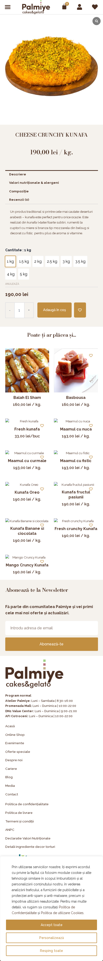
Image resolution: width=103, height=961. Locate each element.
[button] (7, 7)
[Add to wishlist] (80, 310)
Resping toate (51, 951)
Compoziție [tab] (19, 191)
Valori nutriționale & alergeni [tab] (34, 182)
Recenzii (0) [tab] (19, 199)
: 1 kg (26, 250)
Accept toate (52, 925)
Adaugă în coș (54, 310)
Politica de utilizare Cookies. (62, 913)
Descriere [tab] (17, 174)
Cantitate (18, 250)
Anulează (12, 283)
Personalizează (51, 938)
